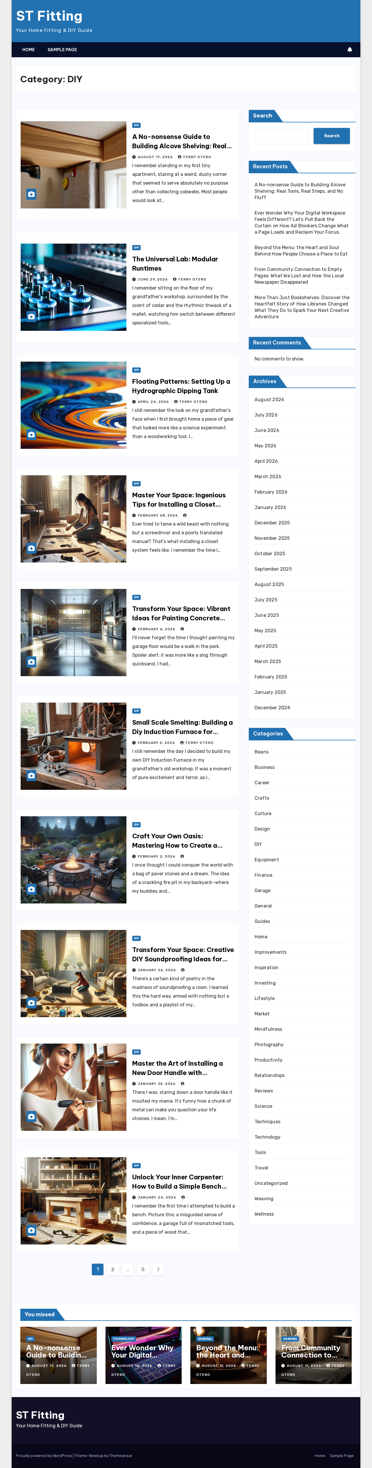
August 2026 (269, 399)
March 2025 (268, 661)
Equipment (267, 859)
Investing (265, 983)
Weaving (264, 1198)
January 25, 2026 (157, 1084)
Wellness (264, 1214)
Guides (262, 921)
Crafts (262, 798)
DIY (136, 125)
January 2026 (270, 507)
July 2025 (266, 600)
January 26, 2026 (157, 970)
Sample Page (62, 49)
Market (262, 1014)
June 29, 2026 (153, 279)
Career (262, 782)
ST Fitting (49, 15)
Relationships (270, 1075)
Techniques (267, 1121)
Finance (263, 875)
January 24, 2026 (157, 1197)
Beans (262, 752)
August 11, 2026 (219, 1366)
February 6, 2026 (157, 629)
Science (263, 1106)
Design (262, 829)
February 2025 (271, 677)
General (263, 906)
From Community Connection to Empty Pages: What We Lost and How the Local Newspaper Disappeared (299, 276)
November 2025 (272, 538)
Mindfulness (268, 1029)
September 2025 (273, 569)
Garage (263, 890)
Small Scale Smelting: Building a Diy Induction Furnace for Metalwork (182, 731)
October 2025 (270, 553)
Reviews (264, 1091)
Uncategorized (271, 1183)
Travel (261, 1168)
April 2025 (266, 646)
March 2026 (268, 476)
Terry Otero (197, 157)
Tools (260, 1152)
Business (265, 767)
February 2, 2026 (157, 856)
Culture (263, 813)
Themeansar (121, 1455)
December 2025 (272, 523)
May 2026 (266, 446)
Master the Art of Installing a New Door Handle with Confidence (177, 1072)
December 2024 (272, 707)
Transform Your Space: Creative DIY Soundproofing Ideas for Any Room (183, 959)
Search (262, 115)
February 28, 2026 (158, 515)
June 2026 (267, 430)
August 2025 (269, 584)
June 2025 (267, 615)
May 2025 (265, 630)
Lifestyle (265, 998)
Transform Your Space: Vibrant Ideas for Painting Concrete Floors (181, 618)
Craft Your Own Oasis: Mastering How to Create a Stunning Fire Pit (174, 845)
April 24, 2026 (154, 402)
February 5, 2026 (157, 743)
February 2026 (271, 492)
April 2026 (266, 461)
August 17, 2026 (156, 157)
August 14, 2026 (135, 1366)
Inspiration (266, 967)
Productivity (268, 1060)
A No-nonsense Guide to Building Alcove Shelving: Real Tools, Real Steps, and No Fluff (180, 146)
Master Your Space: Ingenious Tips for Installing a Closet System (179, 504)
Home (28, 49)
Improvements (271, 952)
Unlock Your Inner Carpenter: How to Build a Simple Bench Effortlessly (177, 1186)
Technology (267, 1137)
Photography (269, 1044)
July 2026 (266, 415)
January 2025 (270, 692)
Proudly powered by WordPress (44, 1455)
